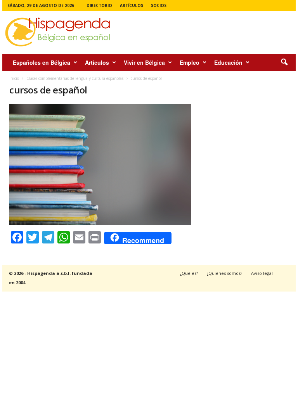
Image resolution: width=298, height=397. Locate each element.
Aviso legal (262, 273)
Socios (158, 5)
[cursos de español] (100, 164)
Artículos (131, 5)
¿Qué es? (189, 273)
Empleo (189, 62)
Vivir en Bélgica (144, 62)
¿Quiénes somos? (224, 273)
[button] (284, 62)
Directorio (99, 5)
